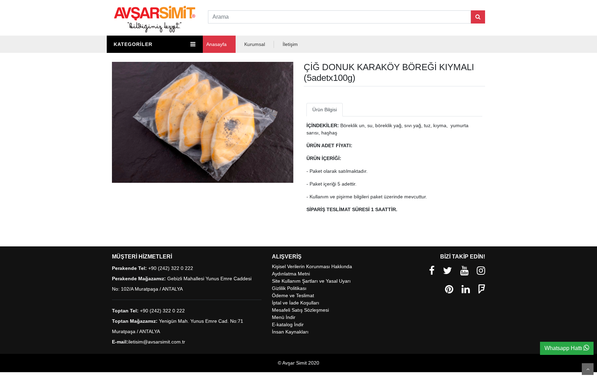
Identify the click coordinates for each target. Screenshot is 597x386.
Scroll (588, 369)
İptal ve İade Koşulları (295, 302)
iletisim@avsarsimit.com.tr (156, 342)
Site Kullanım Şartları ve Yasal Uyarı (311, 281)
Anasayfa (216, 44)
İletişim (290, 44)
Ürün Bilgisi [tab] (324, 109)
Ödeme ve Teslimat (293, 295)
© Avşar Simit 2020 (298, 363)
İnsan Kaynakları (290, 332)
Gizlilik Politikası (289, 288)
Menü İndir (283, 317)
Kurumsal (254, 44)
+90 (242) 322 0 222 (170, 268)
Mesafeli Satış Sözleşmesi (300, 310)
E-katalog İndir (288, 324)
